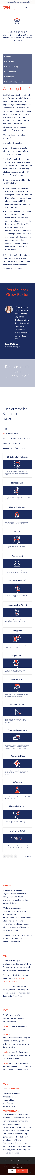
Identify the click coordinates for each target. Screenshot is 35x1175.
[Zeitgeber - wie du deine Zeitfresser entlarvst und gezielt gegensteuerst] (17, 635)
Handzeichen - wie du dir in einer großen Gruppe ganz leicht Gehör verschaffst (17, 498)
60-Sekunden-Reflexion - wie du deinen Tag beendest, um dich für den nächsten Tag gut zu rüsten (17, 473)
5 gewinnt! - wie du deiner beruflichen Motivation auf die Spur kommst (15, 671)
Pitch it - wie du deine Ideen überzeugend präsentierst (15, 547)
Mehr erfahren (22, 1171)
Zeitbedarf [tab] (11, 71)
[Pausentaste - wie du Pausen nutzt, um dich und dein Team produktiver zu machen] (17, 684)
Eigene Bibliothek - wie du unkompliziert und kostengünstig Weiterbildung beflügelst (16, 522)
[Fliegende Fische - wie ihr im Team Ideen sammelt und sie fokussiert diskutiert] (17, 811)
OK (12, 1171)
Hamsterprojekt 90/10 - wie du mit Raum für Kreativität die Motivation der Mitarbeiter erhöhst (17, 621)
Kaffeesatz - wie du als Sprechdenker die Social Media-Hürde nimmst (17, 797)
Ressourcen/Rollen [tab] (14, 82)
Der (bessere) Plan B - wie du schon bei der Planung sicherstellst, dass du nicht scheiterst (17, 596)
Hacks (5, 1026)
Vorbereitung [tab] (12, 66)
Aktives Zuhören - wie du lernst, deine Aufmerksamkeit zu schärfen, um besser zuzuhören (16, 720)
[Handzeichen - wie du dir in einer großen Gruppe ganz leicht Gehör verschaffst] (17, 487)
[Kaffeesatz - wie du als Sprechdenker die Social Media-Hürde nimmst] (17, 786)
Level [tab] (8, 56)
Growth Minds (12, 1088)
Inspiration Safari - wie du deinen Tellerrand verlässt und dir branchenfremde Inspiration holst (16, 847)
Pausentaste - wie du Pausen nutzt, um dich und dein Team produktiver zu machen (17, 695)
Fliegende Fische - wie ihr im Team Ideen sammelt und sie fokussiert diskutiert (15, 822)
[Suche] (25, 7)
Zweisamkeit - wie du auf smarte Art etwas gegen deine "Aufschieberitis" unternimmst (16, 571)
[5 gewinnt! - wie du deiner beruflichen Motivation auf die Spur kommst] (17, 660)
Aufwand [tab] (10, 61)
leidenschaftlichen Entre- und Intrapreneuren (18, 2)
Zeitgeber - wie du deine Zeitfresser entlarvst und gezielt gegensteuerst (16, 646)
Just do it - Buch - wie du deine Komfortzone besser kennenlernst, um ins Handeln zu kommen (16, 772)
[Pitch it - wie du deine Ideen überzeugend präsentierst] (17, 536)
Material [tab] (10, 76)
